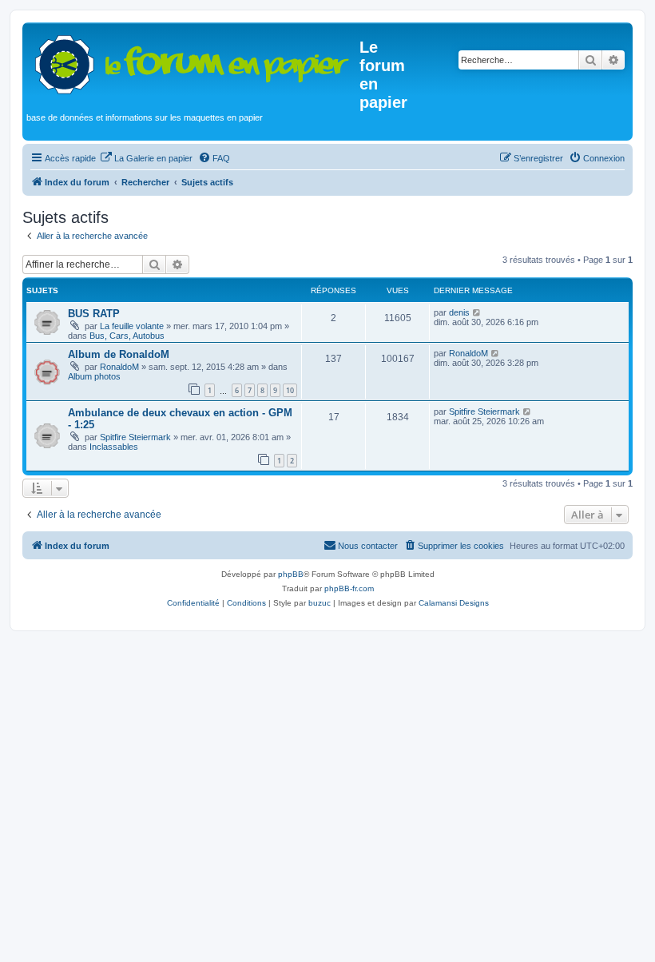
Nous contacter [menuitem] (368, 546)
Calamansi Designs (454, 602)
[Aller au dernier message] (477, 312)
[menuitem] (146, 158)
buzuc (319, 602)
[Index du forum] (192, 61)
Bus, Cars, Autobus (127, 335)
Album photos (94, 376)
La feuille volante (132, 326)
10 (290, 390)
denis (459, 312)
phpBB (291, 574)
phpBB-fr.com (349, 588)
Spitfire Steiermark (135, 437)
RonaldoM (119, 367)
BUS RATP (94, 314)
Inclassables (113, 446)
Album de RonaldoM (118, 354)
